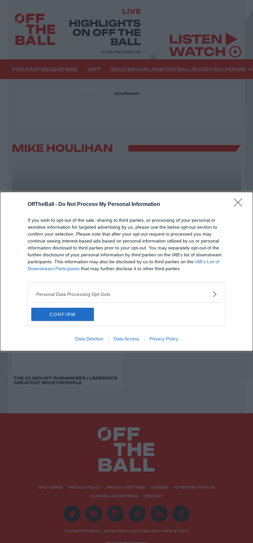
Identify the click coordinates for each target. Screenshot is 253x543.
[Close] (240, 204)
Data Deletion (89, 338)
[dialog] (126, 271)
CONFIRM (62, 314)
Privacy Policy (164, 338)
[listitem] (126, 294)
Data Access (126, 338)
